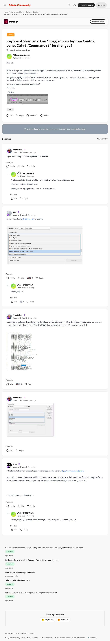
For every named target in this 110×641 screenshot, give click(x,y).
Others (10, 109)
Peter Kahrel (18, 149)
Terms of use (26, 638)
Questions (36, 12)
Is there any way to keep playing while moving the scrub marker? (31, 593)
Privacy (35, 638)
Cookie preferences (46, 638)
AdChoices (92, 638)
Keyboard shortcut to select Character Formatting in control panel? (31, 560)
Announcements (11, 576)
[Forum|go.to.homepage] (20, 5)
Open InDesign (98, 21)
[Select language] (74, 5)
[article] (54, 158)
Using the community (12, 638)
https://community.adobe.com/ (72, 471)
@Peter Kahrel (27, 219)
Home (6, 12)
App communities (16, 12)
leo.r (14, 212)
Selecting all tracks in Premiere (17, 580)
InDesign (27, 12)
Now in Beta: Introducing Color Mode (20, 572)
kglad (15, 464)
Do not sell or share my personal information (70, 638)
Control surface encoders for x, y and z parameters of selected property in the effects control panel (44, 548)
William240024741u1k (21, 55)
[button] (4, 6)
